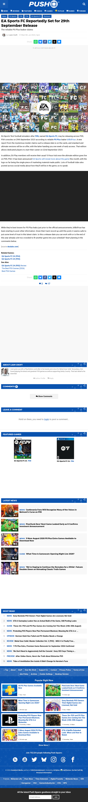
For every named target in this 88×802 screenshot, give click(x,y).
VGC (35, 783)
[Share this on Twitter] (50, 42)
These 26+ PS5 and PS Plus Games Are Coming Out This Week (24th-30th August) (44, 626)
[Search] (84, 4)
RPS (65, 783)
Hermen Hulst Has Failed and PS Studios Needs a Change (35, 636)
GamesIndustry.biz (47, 783)
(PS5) (11, 259)
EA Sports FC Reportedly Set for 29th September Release (35, 23)
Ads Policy (24, 674)
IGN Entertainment (38, 770)
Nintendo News (72, 779)
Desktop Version (62, 674)
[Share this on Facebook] (45, 42)
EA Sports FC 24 (22, 461)
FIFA (37, 136)
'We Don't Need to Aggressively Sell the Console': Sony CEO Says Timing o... (41, 651)
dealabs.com (12, 247)
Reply (51, 378)
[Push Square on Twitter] (34, 760)
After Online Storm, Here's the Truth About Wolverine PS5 (35, 656)
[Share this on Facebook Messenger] (59, 42)
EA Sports (12, 16)
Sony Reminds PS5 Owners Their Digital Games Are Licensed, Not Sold (39, 616)
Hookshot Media (17, 770)
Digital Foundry (57, 779)
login (46, 419)
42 (15, 573)
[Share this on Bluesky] (40, 42)
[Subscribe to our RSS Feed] (15, 760)
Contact (54, 670)
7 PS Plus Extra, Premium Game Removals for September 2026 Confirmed (40, 646)
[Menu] (4, 4)
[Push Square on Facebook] (73, 760)
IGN (82, 779)
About (13, 670)
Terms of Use (78, 670)
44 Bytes (56, 770)
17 (49, 283)
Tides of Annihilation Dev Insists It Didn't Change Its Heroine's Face (37, 661)
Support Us (43, 670)
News (4, 16)
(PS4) (11, 256)
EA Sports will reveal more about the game (51, 159)
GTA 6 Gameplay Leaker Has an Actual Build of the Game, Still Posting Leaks (42, 621)
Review (14, 266)
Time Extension (41, 779)
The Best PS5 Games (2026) (13, 268)
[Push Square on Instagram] (53, 760)
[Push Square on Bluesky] (44, 760)
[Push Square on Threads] (63, 760)
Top (6, 670)
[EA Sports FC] (44, 107)
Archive (34, 674)
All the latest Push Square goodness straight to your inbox (44, 792)
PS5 (20, 16)
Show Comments (45, 396)
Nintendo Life (16, 779)
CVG (59, 783)
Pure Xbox (28, 779)
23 (15, 558)
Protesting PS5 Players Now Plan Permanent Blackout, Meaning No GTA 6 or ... (42, 631)
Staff (20, 670)
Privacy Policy (65, 670)
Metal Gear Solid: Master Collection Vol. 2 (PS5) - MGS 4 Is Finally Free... (41, 641)
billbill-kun (71, 139)
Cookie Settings (46, 674)
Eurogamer (26, 783)
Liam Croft (13, 35)
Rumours (47, 16)
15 (16, 530)
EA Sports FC (36, 16)
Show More (43, 745)
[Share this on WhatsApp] (36, 42)
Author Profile (40, 378)
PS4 (26, 16)
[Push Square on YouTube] (25, 760)
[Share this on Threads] (54, 42)
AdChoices (67, 770)
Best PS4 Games (8, 271)
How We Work (30, 670)
